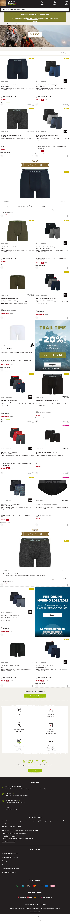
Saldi (25, 920)
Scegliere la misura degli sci (10, 868)
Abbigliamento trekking (11, 23)
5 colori (43, 265)
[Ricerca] (67, 8)
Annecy (4, 826)
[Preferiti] (1, 104)
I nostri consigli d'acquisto (10, 853)
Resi (3, 865)
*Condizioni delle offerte (15, 908)
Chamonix (12, 826)
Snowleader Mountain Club (10, 857)
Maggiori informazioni (8, 842)
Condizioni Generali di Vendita (31, 908)
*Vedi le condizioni (52, 368)
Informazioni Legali (35, 911)
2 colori (43, 153)
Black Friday (31, 920)
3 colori (8, 419)
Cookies (58, 908)
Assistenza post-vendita (9, 872)
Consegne (5, 861)
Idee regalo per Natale (42, 920)
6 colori (8, 102)
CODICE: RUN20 (31, 18)
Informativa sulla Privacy (47, 908)
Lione (19, 826)
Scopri (35, 21)
